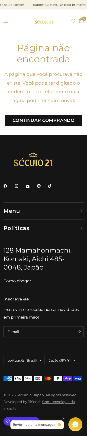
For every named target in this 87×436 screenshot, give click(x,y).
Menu (11, 211)
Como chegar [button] (17, 281)
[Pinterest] (42, 186)
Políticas (16, 228)
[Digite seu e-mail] (79, 331)
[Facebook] (8, 186)
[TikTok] (53, 186)
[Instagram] (20, 186)
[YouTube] (31, 187)
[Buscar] (73, 21)
